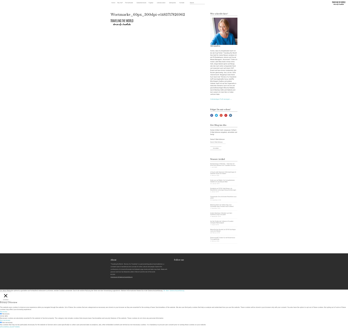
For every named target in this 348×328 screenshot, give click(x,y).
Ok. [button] (164, 290)
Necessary (6, 314)
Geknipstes (172, 2)
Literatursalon (161, 2)
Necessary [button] (3, 312)
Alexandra (215, 46)
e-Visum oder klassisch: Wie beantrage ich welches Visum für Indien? (223, 172)
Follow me (179, 260)
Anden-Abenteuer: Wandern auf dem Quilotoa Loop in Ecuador (221, 213)
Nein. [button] (167, 290)
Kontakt (182, 2)
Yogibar (150, 2)
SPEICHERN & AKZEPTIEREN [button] (10, 327)
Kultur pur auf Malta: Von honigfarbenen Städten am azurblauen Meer (222, 180)
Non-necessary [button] (5, 320)
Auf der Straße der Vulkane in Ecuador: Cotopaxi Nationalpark (222, 222)
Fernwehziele (129, 2)
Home (113, 2)
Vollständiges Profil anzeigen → (221, 99)
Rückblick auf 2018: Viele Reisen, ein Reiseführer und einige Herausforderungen (223, 189)
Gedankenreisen (141, 2)
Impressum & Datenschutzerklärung (121, 277)
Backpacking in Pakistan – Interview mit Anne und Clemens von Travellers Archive (222, 164)
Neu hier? (120, 2)
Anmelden (216, 148)
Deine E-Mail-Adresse (217, 139)
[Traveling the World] (338, 3)
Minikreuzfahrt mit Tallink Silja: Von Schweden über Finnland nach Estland (222, 205)
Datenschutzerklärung (177, 290)
